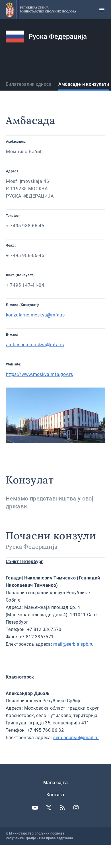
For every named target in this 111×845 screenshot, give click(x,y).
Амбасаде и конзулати (83, 84)
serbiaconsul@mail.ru (75, 737)
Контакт (55, 794)
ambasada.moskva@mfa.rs (35, 344)
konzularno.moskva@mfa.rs (35, 315)
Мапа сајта (55, 782)
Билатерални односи (29, 84)
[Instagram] (76, 807)
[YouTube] (35, 807)
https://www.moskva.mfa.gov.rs (39, 374)
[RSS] (62, 807)
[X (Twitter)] (48, 807)
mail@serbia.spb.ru (73, 644)
